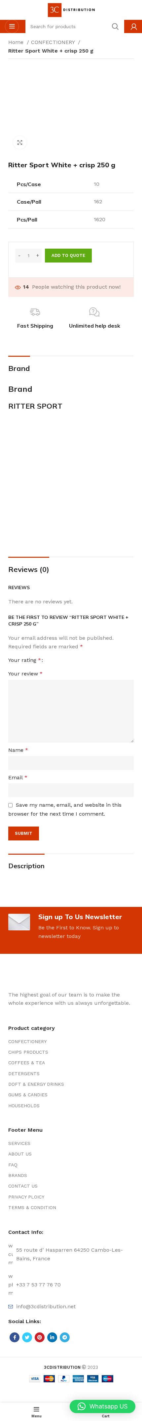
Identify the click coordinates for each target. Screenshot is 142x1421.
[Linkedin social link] (52, 1337)
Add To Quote (68, 255)
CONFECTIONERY (53, 42)
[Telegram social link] (65, 1337)
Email (17, 777)
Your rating (24, 660)
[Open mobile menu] (12, 26)
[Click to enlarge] (19, 142)
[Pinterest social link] (40, 1337)
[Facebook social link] (14, 1337)
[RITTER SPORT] (71, 480)
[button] (102, 1406)
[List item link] (71, 1041)
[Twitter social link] (27, 1337)
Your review (25, 673)
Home (16, 42)
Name (18, 750)
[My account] (133, 26)
